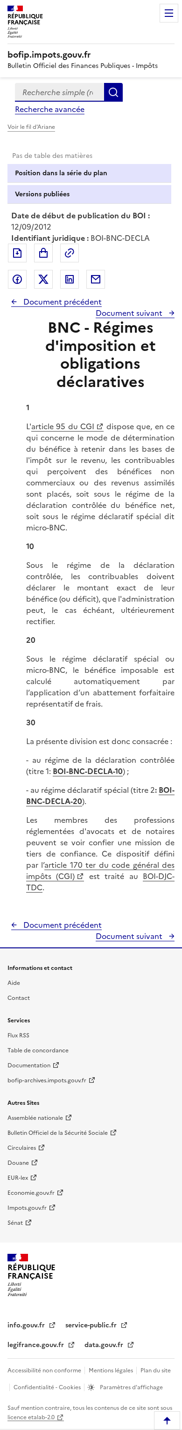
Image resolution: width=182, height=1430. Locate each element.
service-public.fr (92, 1325)
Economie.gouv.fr (31, 1193)
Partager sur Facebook (17, 279)
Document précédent (61, 301)
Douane (18, 1163)
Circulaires (21, 1148)
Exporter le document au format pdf (17, 253)
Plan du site (155, 1370)
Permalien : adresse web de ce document (69, 253)
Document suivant (130, 313)
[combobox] (59, 92)
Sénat (15, 1223)
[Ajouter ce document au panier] (43, 253)
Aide (13, 983)
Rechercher (113, 92)
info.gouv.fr (27, 1325)
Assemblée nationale (35, 1118)
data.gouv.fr (104, 1345)
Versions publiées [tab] (42, 194)
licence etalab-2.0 (31, 1417)
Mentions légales (111, 1370)
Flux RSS (18, 1035)
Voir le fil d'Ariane (31, 127)
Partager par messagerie (95, 279)
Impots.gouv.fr (27, 1208)
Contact (18, 998)
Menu (169, 13)
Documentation (28, 1065)
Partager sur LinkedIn (69, 279)
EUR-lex (17, 1178)
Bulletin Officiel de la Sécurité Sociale (57, 1133)
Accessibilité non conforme (45, 1370)
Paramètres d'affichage (130, 1387)
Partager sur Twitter (43, 279)
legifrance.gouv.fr (36, 1345)
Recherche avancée (49, 109)
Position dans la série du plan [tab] (61, 173)
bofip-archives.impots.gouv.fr (46, 1080)
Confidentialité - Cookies (48, 1387)
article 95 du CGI (62, 426)
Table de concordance (38, 1050)
